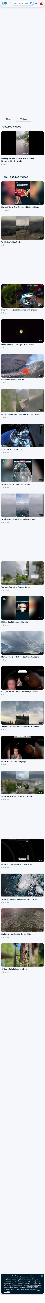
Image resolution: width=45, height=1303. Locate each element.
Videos (23, 119)
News (9, 119)
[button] (42, 1276)
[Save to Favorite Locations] (10, 3)
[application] (22, 143)
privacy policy (32, 1286)
